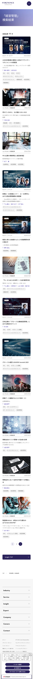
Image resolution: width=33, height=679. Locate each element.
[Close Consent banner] (30, 654)
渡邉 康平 (7, 404)
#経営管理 (26, 79)
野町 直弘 (7, 248)
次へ (20, 544)
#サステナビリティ (8, 76)
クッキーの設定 (17, 664)
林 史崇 (6, 327)
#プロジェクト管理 (12, 533)
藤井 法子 (14, 204)
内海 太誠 (7, 120)
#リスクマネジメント (8, 79)
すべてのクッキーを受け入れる (17, 671)
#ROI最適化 (17, 123)
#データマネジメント (8, 410)
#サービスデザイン (12, 407)
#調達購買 (5, 82)
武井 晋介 (7, 530)
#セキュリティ (19, 76)
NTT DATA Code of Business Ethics (22, 639)
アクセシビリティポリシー (21, 645)
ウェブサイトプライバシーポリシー (23, 642)
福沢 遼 (27, 286)
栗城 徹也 (7, 488)
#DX (8, 73)
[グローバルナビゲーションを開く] (29, 3)
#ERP (8, 329)
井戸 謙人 (21, 204)
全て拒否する (17, 668)
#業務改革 (19, 79)
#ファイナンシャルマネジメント (11, 126)
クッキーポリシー (6, 645)
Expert (6, 610)
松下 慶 (6, 161)
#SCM (17, 73)
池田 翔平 (7, 447)
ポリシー (4, 639)
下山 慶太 (7, 204)
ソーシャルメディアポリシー (21, 648)
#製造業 (5, 123)
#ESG (12, 73)
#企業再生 (5, 164)
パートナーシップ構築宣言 (21, 651)
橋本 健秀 (7, 70)
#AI (4, 73)
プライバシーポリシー (7, 642)
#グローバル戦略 (17, 329)
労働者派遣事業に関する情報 (8, 651)
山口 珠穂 (21, 286)
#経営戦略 (13, 164)
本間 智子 (14, 286)
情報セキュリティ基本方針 (7, 648)
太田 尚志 (14, 70)
